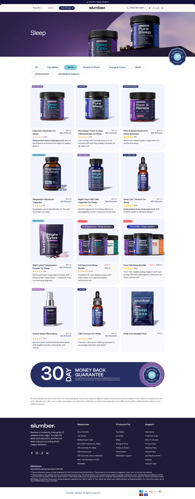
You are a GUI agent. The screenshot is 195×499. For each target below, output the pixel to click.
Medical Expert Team (85, 440)
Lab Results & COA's (152, 456)
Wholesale (81, 464)
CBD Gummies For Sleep (86, 448)
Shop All (36, 8)
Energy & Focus (117, 67)
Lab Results (81, 436)
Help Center (149, 432)
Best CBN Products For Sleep (88, 444)
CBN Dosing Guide (84, 452)
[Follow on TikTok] (42, 453)
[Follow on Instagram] (37, 453)
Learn (50, 8)
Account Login (150, 464)
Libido (138, 67)
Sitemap (148, 460)
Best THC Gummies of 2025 (88, 460)
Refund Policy (150, 452)
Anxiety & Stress (91, 67)
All (36, 67)
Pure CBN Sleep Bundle (135, 265)
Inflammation (42, 74)
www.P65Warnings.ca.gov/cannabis (43, 481)
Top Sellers (52, 67)
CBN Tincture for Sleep (89, 334)
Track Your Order (151, 436)
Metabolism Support (68, 74)
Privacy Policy (150, 444)
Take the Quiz (67, 8)
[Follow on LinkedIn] (47, 453)
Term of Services (151, 440)
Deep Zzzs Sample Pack (135, 334)
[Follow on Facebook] (31, 453)
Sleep (70, 67)
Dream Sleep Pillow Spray (45, 334)
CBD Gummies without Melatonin (90, 456)
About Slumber (83, 432)
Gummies (119, 436)
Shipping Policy (151, 448)
